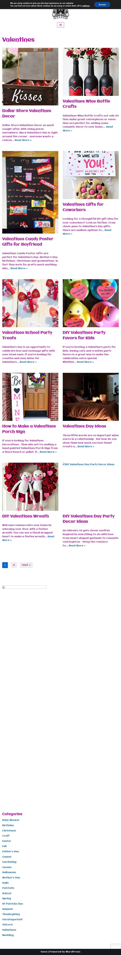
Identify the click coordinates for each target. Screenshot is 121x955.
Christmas (9, 830)
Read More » (23, 140)
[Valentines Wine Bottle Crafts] (91, 72)
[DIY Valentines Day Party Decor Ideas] (91, 487)
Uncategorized (12, 919)
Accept (102, 4)
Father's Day (10, 851)
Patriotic (8, 888)
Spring (6, 898)
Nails (5, 883)
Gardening (9, 862)
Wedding (8, 935)
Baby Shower (10, 820)
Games (6, 857)
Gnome (7, 867)
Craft (6, 836)
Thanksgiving (11, 914)
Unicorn (7, 924)
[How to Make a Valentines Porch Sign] (30, 397)
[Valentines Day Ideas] (91, 397)
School (6, 893)
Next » (26, 565)
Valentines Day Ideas (84, 426)
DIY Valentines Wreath (25, 516)
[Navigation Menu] (60, 24)
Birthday (8, 825)
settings (86, 6)
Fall (4, 846)
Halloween (9, 872)
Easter (6, 841)
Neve (44, 952)
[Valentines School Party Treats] (30, 303)
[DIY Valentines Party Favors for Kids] (91, 303)
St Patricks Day (12, 904)
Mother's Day (11, 877)
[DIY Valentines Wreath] (30, 487)
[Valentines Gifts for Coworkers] (91, 175)
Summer (7, 909)
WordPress (73, 952)
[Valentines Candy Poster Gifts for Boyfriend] (30, 192)
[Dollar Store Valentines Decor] (30, 77)
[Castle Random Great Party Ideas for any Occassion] (60, 11)
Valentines (9, 930)
